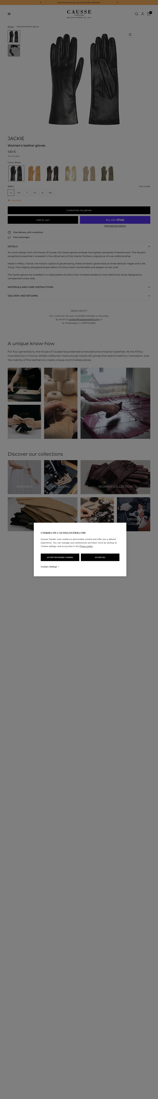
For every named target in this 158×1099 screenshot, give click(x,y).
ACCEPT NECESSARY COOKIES (60, 557)
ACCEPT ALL (100, 557)
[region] (80, 549)
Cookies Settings (49, 566)
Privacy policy (86, 546)
